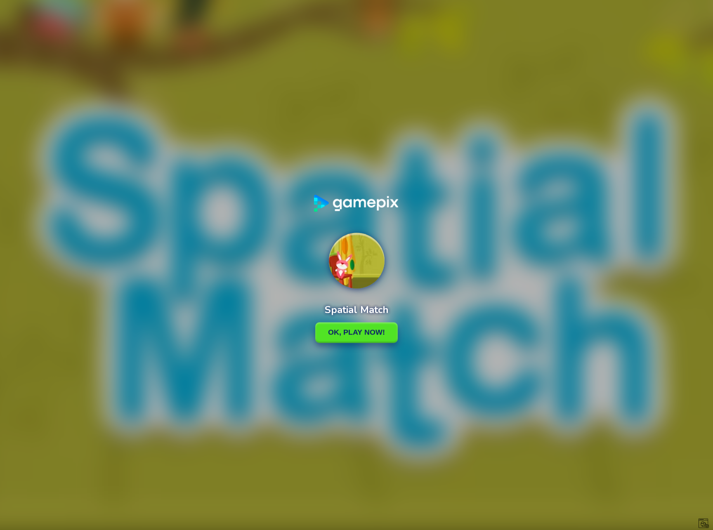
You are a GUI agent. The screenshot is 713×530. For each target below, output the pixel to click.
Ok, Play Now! (356, 332)
